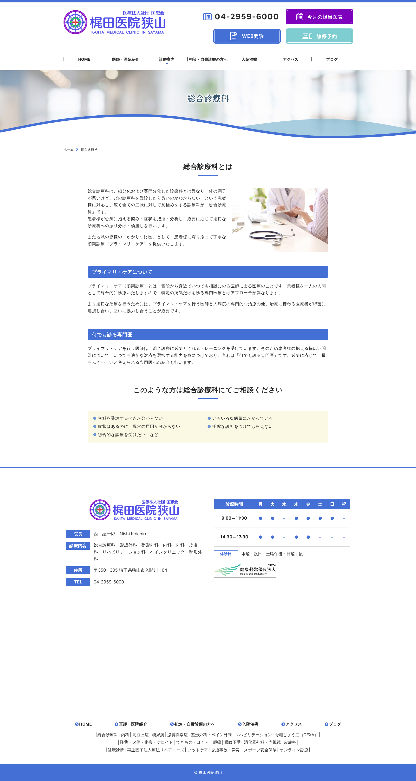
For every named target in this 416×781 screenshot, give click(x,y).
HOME (84, 59)
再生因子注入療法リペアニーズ (155, 750)
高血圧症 (140, 734)
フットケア (198, 750)
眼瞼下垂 (232, 742)
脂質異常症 (177, 734)
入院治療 (249, 59)
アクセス (290, 59)
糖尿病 (158, 734)
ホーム (69, 149)
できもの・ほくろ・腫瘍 (198, 742)
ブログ (332, 59)
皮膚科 (290, 742)
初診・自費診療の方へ (208, 59)
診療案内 (167, 59)
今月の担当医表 (325, 16)
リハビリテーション (253, 734)
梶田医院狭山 (114, 22)
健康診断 (116, 750)
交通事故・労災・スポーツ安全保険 (244, 750)
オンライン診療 (294, 750)
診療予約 (327, 36)
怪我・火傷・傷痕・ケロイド (146, 742)
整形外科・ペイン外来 (211, 734)
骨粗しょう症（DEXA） (296, 734)
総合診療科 (108, 734)
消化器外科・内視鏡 (262, 742)
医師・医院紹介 (125, 59)
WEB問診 (253, 36)
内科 (125, 734)
